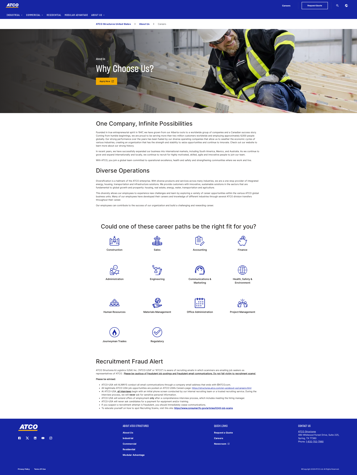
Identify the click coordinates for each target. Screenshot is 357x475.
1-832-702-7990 (315, 441)
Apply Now (105, 81)
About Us (144, 24)
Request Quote (314, 5)
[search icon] (337, 5)
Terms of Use (40, 469)
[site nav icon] (346, 5)
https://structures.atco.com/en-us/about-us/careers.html (221, 388)
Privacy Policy (24, 469)
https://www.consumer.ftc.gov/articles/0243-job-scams (203, 408)
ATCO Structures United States (113, 24)
